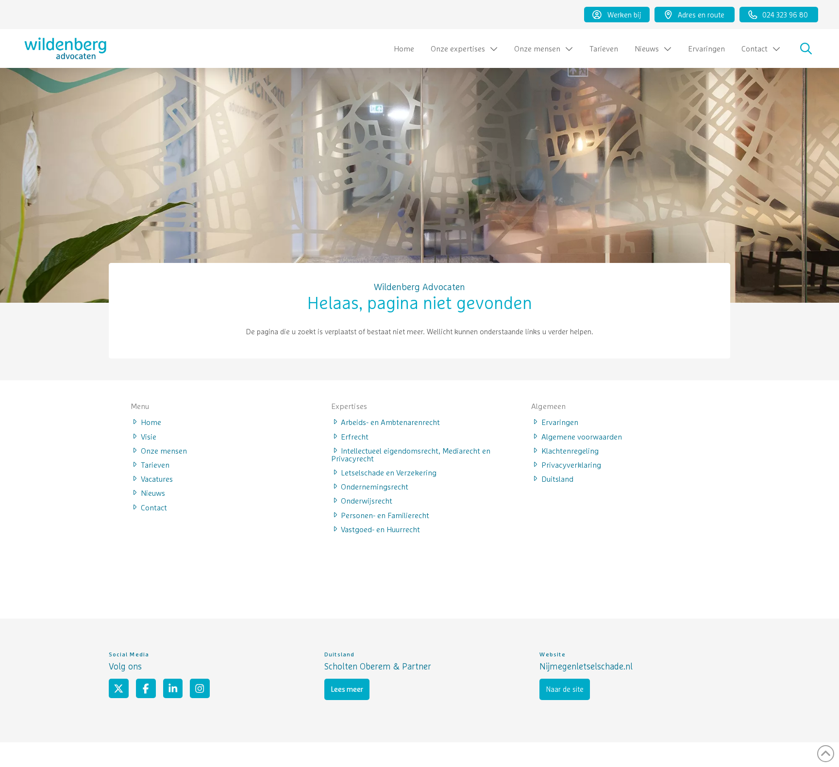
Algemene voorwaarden (581, 436)
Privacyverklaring (571, 464)
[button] (806, 48)
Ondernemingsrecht (374, 486)
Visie (148, 436)
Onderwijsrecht (366, 500)
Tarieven (155, 464)
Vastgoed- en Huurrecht (380, 528)
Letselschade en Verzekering (388, 472)
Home (151, 421)
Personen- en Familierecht (385, 514)
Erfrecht (355, 436)
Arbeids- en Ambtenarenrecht (390, 421)
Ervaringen (559, 421)
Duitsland (557, 478)
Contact (154, 507)
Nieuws (153, 492)
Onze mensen (164, 450)
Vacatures (157, 478)
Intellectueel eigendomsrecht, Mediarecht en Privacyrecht (411, 454)
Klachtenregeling (570, 450)
